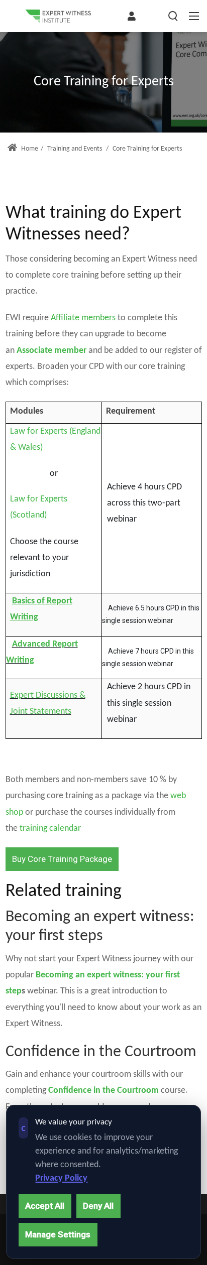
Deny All (98, 1206)
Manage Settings (57, 1234)
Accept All (44, 1206)
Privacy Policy (61, 1178)
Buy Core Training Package (62, 859)
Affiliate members (83, 318)
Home (29, 149)
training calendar (50, 828)
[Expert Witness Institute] (58, 16)
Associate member (51, 350)
